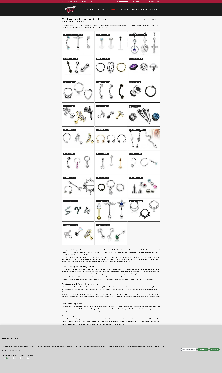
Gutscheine (142, 9)
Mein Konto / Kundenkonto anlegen (151, 1)
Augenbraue (105, 257)
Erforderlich (6, 355)
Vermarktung (29, 355)
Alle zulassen (214, 349)
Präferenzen (14, 355)
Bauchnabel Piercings (126, 257)
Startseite (89, 9)
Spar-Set (123, 9)
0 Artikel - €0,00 (135, 1)
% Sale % (151, 9)
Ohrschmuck (132, 9)
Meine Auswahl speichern (188, 349)
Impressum (18, 350)
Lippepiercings (96, 257)
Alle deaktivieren (203, 349)
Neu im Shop (99, 9)
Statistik (22, 355)
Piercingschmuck (111, 9)
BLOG (158, 9)
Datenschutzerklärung (8, 350)
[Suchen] (117, 1)
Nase (89, 257)
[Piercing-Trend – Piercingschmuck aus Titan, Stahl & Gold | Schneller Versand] (71, 9)
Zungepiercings (114, 257)
